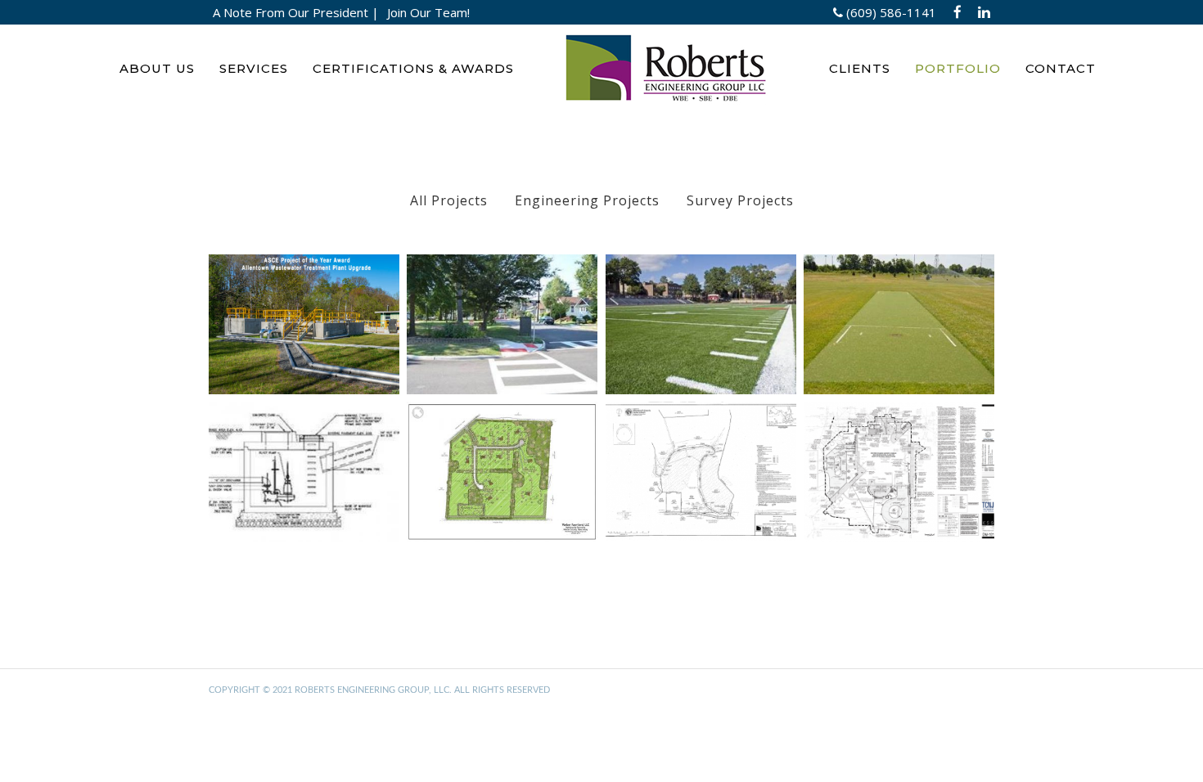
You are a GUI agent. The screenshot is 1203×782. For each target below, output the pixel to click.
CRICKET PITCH (899, 319)
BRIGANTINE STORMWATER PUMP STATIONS (303, 478)
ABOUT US (157, 68)
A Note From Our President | (296, 12)
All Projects (449, 200)
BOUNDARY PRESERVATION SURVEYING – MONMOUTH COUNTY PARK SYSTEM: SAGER (700, 489)
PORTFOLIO (958, 68)
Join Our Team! (428, 12)
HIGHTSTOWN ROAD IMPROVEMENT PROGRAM (502, 330)
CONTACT (1060, 68)
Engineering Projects (587, 200)
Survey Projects (740, 200)
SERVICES (253, 68)
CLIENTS (859, 68)
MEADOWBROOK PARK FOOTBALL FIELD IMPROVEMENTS (701, 330)
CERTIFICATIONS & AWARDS (413, 68)
